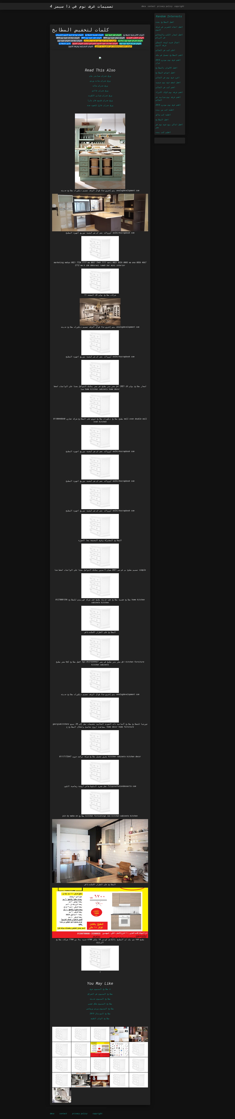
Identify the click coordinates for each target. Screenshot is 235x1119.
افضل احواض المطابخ (165, 72)
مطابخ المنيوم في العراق (100, 994)
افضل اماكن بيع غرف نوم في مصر (169, 126)
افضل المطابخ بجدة (165, 22)
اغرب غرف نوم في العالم (168, 77)
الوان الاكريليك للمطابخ (133, 35)
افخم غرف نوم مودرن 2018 (168, 105)
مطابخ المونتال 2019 (100, 1013)
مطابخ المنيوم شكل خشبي (100, 1003)
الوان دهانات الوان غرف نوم (70, 41)
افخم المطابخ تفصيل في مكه (169, 55)
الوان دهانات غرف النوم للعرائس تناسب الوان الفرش (95, 43)
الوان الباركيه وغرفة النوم (81, 46)
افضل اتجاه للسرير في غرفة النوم (169, 28)
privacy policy (164, 6)
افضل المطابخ (162, 119)
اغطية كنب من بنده (165, 109)
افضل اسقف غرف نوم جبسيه (168, 82)
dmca (143, 6)
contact (151, 6)
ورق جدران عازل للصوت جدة (100, 105)
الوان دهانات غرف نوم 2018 (68, 38)
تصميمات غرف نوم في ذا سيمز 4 (82, 6)
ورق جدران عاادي (100, 90)
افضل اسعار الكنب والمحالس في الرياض (169, 36)
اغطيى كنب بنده (163, 132)
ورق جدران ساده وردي (100, 80)
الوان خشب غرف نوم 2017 (91, 38)
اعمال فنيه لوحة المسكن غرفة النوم (168, 44)
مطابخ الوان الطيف (100, 1018)
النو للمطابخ (64, 43)
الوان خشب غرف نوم (113, 35)
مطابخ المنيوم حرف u (100, 989)
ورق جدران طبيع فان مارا (100, 100)
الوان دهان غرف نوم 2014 (114, 38)
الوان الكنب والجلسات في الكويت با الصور (113, 46)
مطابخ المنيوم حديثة (100, 998)
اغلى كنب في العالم (165, 50)
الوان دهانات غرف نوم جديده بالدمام (100, 41)
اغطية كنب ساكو (163, 114)
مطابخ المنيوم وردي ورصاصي (100, 1008)
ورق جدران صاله (100, 85)
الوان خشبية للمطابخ (94, 35)
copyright (179, 6)
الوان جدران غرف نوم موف (130, 43)
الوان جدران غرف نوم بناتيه (130, 41)
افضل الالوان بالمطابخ (166, 67)
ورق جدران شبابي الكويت (100, 95)
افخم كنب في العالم (165, 87)
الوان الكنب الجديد (135, 38)
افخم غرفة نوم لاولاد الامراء (169, 92)
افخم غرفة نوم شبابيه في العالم (168, 98)
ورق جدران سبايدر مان (100, 76)
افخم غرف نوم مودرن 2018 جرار (168, 61)
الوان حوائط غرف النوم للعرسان (69, 35)
